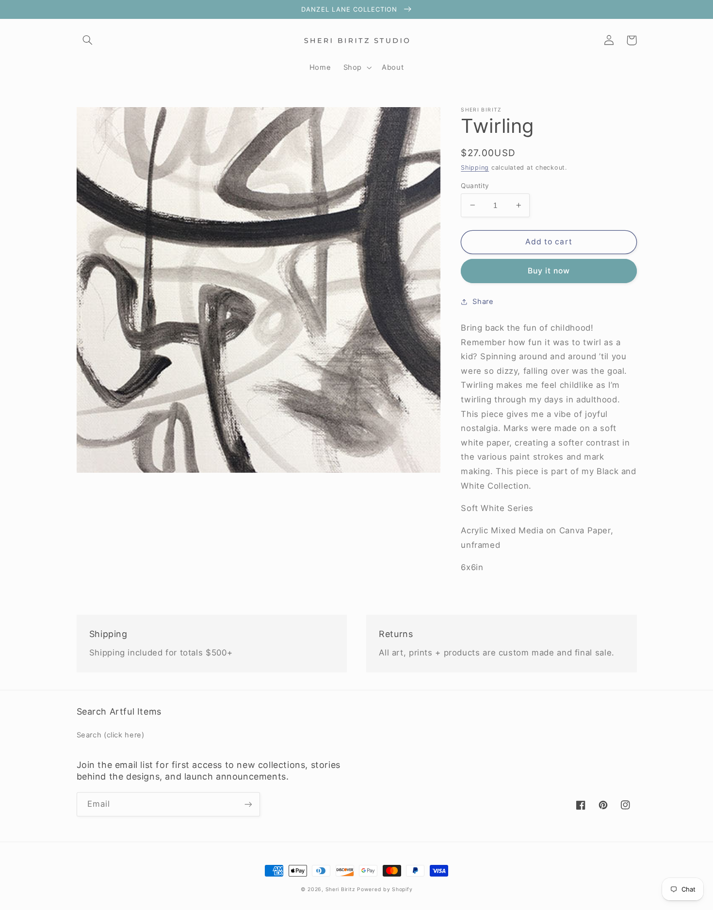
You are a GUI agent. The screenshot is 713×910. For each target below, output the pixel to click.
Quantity (475, 185)
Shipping (475, 167)
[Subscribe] (248, 804)
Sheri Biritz (341, 889)
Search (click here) (111, 735)
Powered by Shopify (384, 889)
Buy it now (549, 270)
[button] (88, 40)
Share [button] (482, 301)
